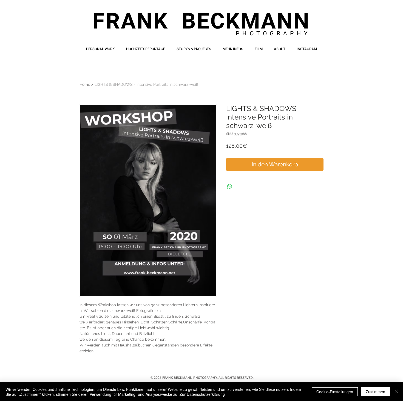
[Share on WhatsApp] (229, 186)
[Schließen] (396, 392)
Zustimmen (375, 391)
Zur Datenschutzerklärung (202, 394)
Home (85, 84)
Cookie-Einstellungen (334, 391)
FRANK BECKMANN (201, 21)
